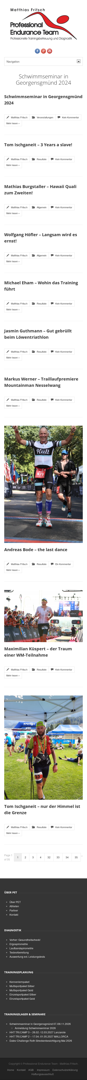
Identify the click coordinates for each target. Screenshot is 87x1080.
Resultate (41, 159)
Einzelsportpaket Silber (23, 994)
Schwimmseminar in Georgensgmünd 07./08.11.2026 (40, 1024)
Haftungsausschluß (42, 1074)
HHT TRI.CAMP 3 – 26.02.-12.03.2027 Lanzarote (38, 1032)
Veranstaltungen (45, 117)
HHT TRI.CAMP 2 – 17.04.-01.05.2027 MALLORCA (39, 1036)
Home (10, 1070)
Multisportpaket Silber (22, 986)
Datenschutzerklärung (65, 1070)
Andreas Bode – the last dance (35, 549)
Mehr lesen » (13, 123)
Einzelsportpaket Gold (22, 998)
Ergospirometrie (19, 944)
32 (49, 857)
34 (67, 857)
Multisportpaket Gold (21, 990)
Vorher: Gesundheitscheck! (25, 940)
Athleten (14, 906)
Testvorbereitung (19, 952)
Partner (14, 910)
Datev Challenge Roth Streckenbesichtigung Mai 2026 (41, 1040)
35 (76, 857)
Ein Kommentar (63, 564)
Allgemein (41, 207)
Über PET (15, 902)
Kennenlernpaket (19, 982)
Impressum (43, 1070)
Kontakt (14, 914)
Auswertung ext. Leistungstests (27, 956)
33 (58, 857)
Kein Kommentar (70, 117)
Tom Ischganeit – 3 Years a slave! (38, 145)
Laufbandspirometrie (21, 948)
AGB (31, 1070)
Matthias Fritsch (19, 117)
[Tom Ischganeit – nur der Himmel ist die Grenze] (43, 747)
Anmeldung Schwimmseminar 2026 (35, 1028)
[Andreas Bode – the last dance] (43, 484)
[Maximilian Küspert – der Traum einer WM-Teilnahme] (43, 615)
